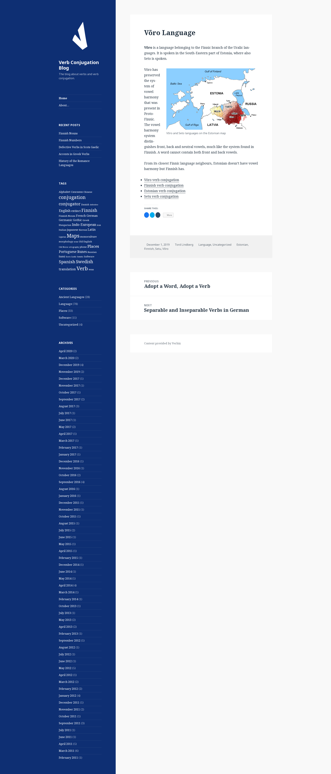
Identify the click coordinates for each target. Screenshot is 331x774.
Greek (86, 220)
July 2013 (65, 613)
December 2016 (69, 461)
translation (67, 269)
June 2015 (65, 537)
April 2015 (65, 551)
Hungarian (65, 225)
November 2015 (69, 509)
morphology (66, 241)
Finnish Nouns (68, 133)
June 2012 (65, 661)
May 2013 (65, 620)
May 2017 (65, 427)
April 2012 (65, 675)
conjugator (70, 204)
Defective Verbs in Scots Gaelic (79, 147)
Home (63, 98)
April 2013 (65, 627)
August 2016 (67, 489)
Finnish (89, 210)
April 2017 (65, 434)
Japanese (72, 229)
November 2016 (69, 468)
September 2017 (69, 399)
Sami (62, 256)
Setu (158, 249)
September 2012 (69, 640)
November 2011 (69, 709)
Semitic (80, 256)
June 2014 (65, 571)
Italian (62, 229)
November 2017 (69, 385)
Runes (82, 251)
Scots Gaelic (71, 256)
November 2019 (69, 372)
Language (65, 304)
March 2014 (66, 592)
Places (93, 246)
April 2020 (65, 351)
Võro (165, 249)
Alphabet (64, 191)
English (65, 210)
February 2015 (68, 558)
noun (76, 241)
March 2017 (66, 441)
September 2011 (69, 723)
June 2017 (65, 420)
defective (94, 204)
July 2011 (65, 730)
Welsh (91, 269)
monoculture (88, 236)
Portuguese (68, 251)
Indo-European (84, 224)
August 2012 (67, 647)
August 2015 (67, 523)
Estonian (242, 245)
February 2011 (68, 758)
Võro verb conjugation (161, 180)
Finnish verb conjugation (164, 185)
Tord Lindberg (184, 245)
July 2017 (65, 413)
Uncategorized (68, 324)
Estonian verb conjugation (164, 191)
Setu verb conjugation (161, 196)
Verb (82, 268)
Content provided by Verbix (162, 343)
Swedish (84, 261)
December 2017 (69, 379)
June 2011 (65, 737)
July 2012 (65, 654)
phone (83, 246)
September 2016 (69, 482)
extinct (76, 211)
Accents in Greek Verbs (74, 154)
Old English (85, 241)
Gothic (77, 220)
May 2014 (65, 578)
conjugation (72, 197)
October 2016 (67, 475)
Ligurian (62, 237)
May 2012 (65, 668)
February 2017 (68, 447)
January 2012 (67, 696)
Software (89, 256)
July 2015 (65, 530)
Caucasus (77, 191)
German (92, 216)
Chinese (87, 191)
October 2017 (67, 392)
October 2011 (67, 716)
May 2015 (65, 544)
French (81, 216)
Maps (73, 235)
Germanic (65, 220)
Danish (85, 204)
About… (64, 105)
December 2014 (69, 565)
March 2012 (66, 682)
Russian (92, 252)
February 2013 (68, 633)
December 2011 (69, 702)
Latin (92, 229)
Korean (83, 229)
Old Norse (63, 247)
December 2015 (69, 503)
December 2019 (69, 365)
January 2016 (67, 496)
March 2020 (66, 358)
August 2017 (67, 406)
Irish (99, 225)
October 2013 (67, 606)
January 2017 (67, 454)
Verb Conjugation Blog (79, 65)
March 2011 (66, 751)
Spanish (67, 261)
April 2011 (65, 744)
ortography (74, 247)
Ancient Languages (71, 297)
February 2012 (68, 689)
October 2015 (67, 516)
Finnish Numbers (70, 140)
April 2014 (65, 585)
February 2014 (68, 599)
